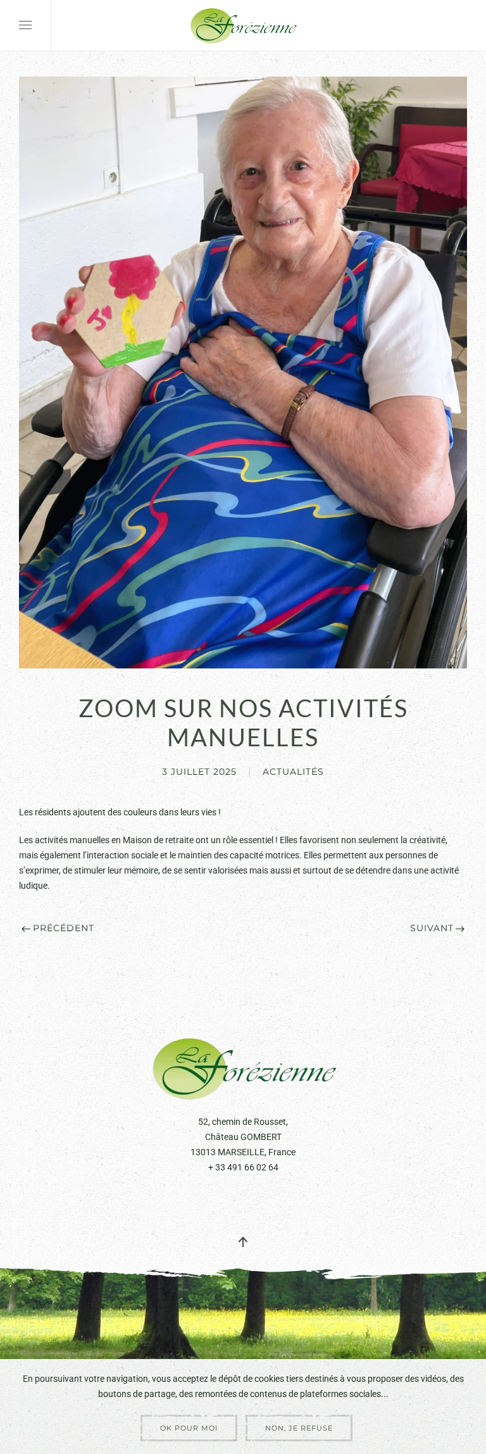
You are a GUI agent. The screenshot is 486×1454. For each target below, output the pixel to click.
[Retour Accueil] (243, 25)
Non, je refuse (299, 1428)
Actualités (293, 771)
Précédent (63, 928)
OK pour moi (189, 1428)
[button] (25, 25)
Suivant (432, 928)
